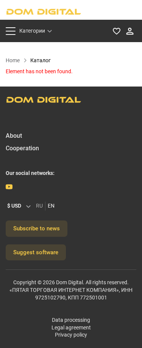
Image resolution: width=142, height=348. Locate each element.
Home (13, 60)
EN (51, 206)
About (14, 135)
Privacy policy (71, 335)
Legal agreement (71, 327)
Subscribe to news (36, 228)
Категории (32, 31)
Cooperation (22, 148)
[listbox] (21, 206)
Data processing (71, 320)
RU (39, 206)
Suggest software (35, 252)
